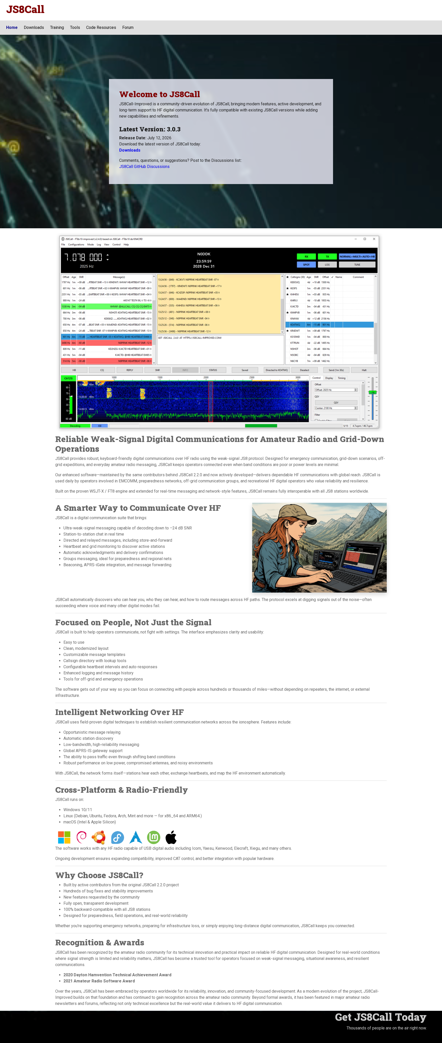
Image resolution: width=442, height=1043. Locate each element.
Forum (128, 27)
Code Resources (101, 27)
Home (12, 27)
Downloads (34, 27)
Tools (75, 27)
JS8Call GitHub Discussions (144, 166)
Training (57, 27)
